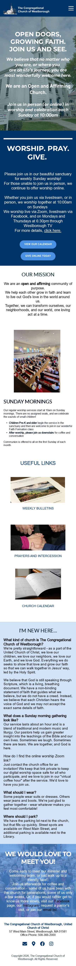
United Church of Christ (21, 652)
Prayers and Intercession (38, 556)
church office (38, 764)
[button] (71, 8)
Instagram (31, 905)
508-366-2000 (47, 934)
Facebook (62, 901)
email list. (50, 910)
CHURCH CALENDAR (38, 606)
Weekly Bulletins (38, 508)
